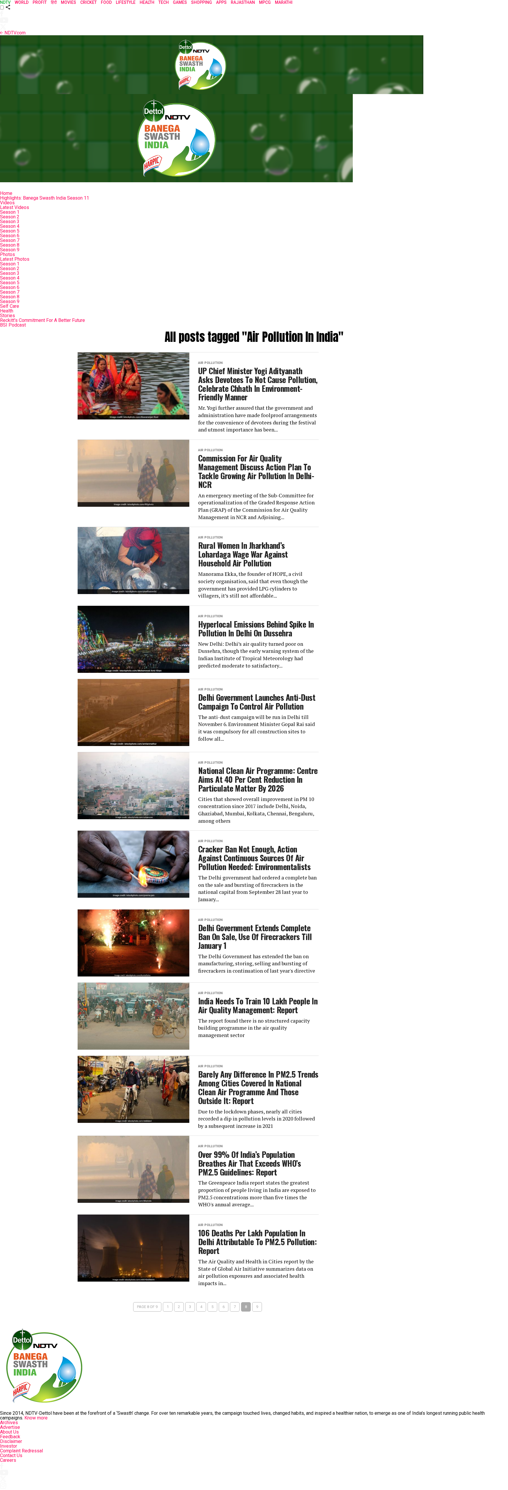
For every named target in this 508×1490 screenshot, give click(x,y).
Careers (8, 1460)
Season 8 (9, 245)
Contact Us (11, 1455)
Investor (8, 1446)
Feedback (10, 1436)
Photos (7, 254)
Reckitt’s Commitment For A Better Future (42, 320)
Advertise (10, 1427)
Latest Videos (14, 207)
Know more (36, 1418)
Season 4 (9, 226)
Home (6, 193)
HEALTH (147, 2)
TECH (163, 2)
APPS (221, 2)
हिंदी (54, 2)
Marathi (284, 2)
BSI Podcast (13, 325)
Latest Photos (14, 259)
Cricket (88, 2)
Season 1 (9, 212)
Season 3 (9, 221)
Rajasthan (243, 2)
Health (6, 311)
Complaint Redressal (21, 1451)
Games (180, 2)
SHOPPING (201, 2)
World (22, 2)
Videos (7, 202)
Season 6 (9, 235)
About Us (9, 1432)
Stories (7, 315)
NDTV (5, 2)
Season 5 (9, 231)
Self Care (9, 306)
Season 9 (9, 249)
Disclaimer (11, 1441)
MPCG (265, 2)
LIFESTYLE (126, 2)
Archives (9, 1422)
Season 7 (9, 240)
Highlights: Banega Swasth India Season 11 (44, 198)
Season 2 (9, 217)
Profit (40, 2)
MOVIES (68, 2)
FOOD (106, 2)
